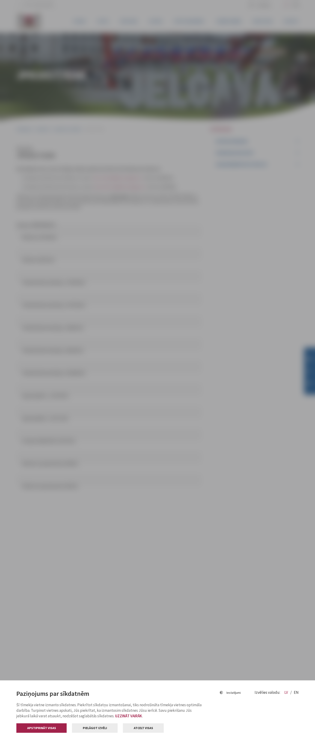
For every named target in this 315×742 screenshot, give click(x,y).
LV (286, 692)
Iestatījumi (233, 693)
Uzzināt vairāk (128, 715)
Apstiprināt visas (41, 728)
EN (296, 692)
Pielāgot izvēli (95, 728)
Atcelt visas (143, 728)
